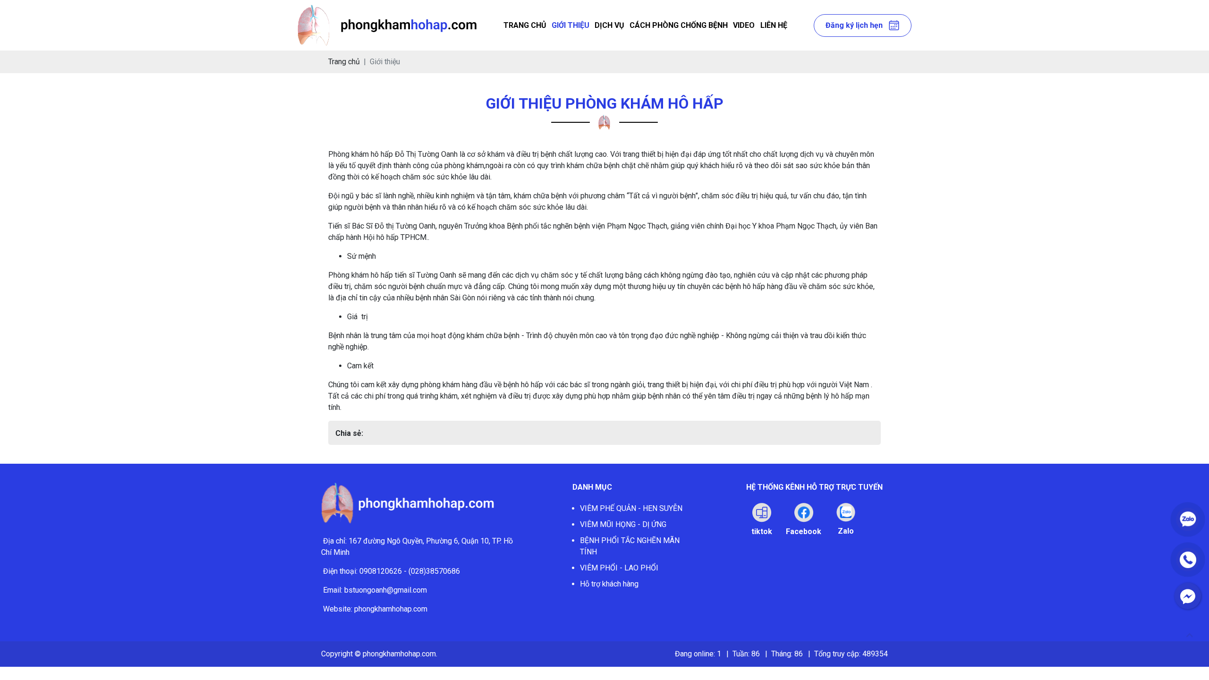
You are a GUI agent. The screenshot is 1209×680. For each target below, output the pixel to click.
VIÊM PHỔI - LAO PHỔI (619, 567)
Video (744, 25)
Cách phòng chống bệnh (679, 25)
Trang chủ (524, 25)
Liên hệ (773, 25)
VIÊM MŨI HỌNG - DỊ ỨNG (623, 524)
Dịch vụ (609, 25)
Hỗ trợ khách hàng (609, 583)
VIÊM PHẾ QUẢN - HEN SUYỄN (631, 508)
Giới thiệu (570, 25)
